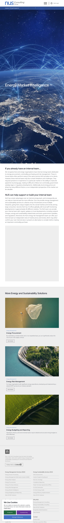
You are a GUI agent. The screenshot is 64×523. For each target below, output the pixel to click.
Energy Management (14, 8)
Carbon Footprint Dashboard (40, 477)
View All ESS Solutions (38, 495)
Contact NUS (36, 519)
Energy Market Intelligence (12, 490)
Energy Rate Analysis (10, 479)
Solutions (7, 8)
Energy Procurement (10, 482)
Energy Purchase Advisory (11, 485)
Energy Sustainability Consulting (41, 504)
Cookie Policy (7, 508)
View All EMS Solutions (10, 495)
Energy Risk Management (11, 487)
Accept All (9, 512)
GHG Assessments (38, 474)
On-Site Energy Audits (38, 490)
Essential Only (24, 512)
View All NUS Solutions (38, 507)
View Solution (10, 341)
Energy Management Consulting (41, 502)
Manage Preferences (17, 517)
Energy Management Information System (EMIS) (17, 477)
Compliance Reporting (38, 482)
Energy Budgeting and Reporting (13, 492)
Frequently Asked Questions (40, 510)
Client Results (36, 512)
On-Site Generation (38, 487)
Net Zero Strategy (37, 479)
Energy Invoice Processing (11, 474)
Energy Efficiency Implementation (41, 492)
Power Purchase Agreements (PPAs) (42, 485)
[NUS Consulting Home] (15, 3)
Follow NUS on (10, 465)
